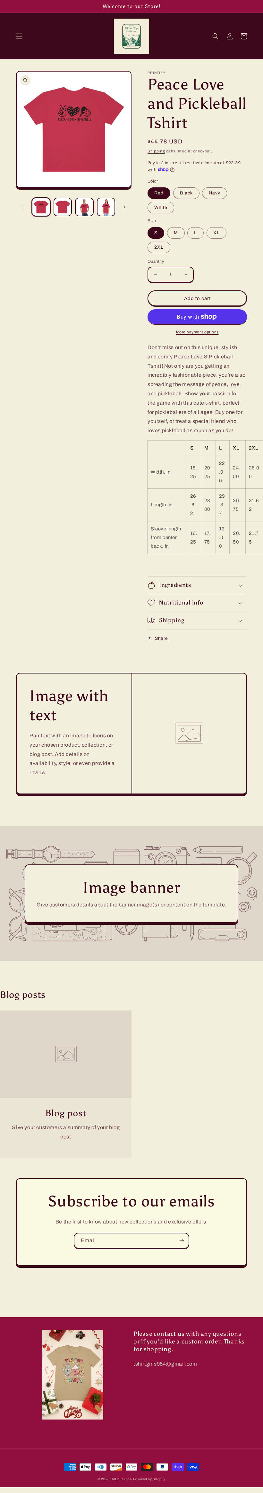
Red (159, 193)
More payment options (197, 332)
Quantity (156, 261)
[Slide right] (124, 207)
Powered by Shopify (149, 1479)
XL (216, 232)
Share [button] (161, 638)
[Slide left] (23, 207)
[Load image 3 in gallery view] (84, 207)
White (160, 207)
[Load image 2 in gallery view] (63, 207)
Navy (214, 193)
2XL (159, 247)
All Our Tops (122, 1479)
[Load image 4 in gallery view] (106, 207)
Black (186, 193)
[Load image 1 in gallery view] (41, 207)
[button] (19, 36)
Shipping (156, 151)
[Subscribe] (181, 1240)
